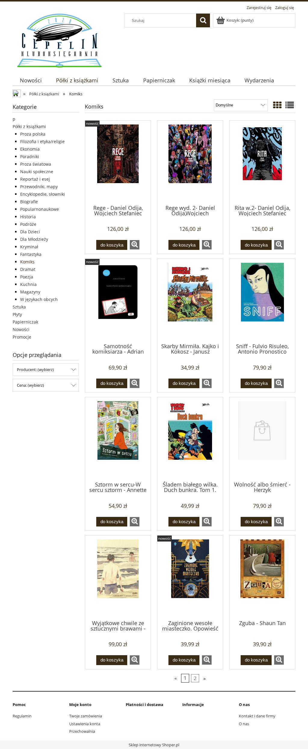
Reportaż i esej (35, 179)
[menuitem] (31, 80)
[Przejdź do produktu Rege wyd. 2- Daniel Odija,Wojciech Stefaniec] (190, 162)
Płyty (17, 314)
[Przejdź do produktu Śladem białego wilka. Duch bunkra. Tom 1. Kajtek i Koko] (190, 438)
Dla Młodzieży (34, 239)
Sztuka (19, 307)
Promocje (22, 337)
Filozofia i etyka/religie (42, 141)
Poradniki (29, 156)
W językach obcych (39, 299)
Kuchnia (28, 284)
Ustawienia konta (84, 723)
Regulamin (22, 716)
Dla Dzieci (30, 232)
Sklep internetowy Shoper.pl (154, 744)
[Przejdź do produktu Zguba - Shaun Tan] (262, 577)
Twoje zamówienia (85, 716)
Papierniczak (25, 322)
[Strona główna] (60, 39)
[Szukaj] (203, 20)
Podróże (28, 224)
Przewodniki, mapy (39, 186)
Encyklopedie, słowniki (42, 194)
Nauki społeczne (36, 171)
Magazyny (30, 292)
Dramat (27, 269)
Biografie (29, 201)
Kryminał (29, 247)
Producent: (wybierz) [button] (35, 369)
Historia (28, 216)
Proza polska (32, 134)
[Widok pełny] (289, 105)
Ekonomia (30, 149)
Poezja (26, 277)
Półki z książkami (29, 126)
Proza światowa (35, 164)
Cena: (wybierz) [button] (30, 385)
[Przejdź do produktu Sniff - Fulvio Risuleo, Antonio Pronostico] (262, 300)
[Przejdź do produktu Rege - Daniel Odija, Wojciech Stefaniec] (118, 162)
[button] (135, 245)
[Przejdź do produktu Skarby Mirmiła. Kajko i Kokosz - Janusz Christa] (190, 300)
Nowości (21, 329)
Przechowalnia (82, 731)
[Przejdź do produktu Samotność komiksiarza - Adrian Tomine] (118, 300)
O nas (244, 723)
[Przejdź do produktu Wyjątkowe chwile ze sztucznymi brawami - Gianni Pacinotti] (118, 577)
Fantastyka (31, 254)
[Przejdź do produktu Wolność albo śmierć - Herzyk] (262, 438)
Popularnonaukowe (39, 209)
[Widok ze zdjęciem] (277, 105)
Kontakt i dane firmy (257, 716)
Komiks (27, 262)
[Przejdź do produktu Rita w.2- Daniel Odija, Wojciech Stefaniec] (262, 162)
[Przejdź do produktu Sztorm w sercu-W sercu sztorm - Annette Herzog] (118, 438)
